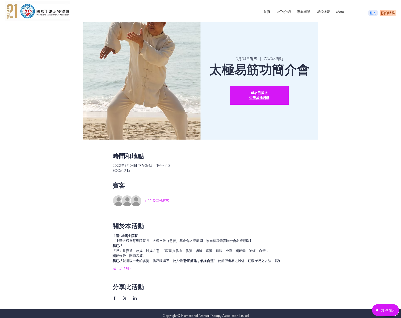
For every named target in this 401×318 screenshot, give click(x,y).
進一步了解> (122, 268)
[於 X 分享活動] (125, 298)
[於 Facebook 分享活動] (115, 298)
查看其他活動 (259, 97)
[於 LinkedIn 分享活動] (135, 298)
